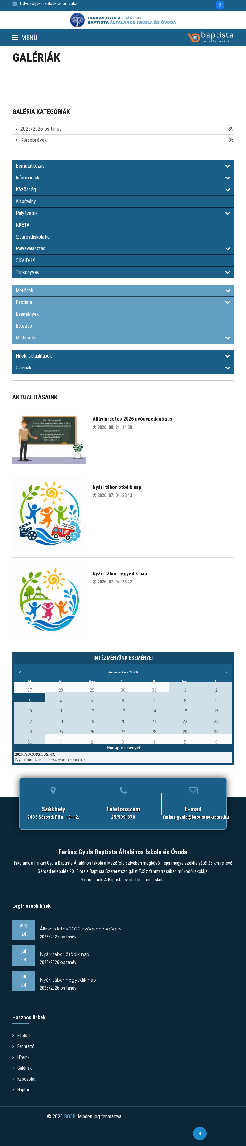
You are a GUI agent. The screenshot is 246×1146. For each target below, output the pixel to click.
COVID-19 (26, 260)
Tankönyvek (27, 272)
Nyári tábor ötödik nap (117, 487)
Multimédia (26, 338)
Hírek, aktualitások (34, 356)
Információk (27, 178)
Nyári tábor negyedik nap (120, 574)
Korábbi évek (33, 140)
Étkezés (24, 326)
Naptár (23, 1089)
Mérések (24, 290)
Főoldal (23, 1035)
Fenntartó (26, 1046)
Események (27, 314)
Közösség (26, 189)
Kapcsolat (26, 1078)
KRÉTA (22, 225)
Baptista (24, 302)
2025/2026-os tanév (41, 129)
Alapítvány (26, 201)
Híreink (23, 1057)
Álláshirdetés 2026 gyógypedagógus (132, 419)
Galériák (23, 368)
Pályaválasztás (30, 249)
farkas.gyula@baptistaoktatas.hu (196, 817)
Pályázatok (27, 213)
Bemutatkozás (30, 166)
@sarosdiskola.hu (33, 237)
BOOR (70, 1116)
